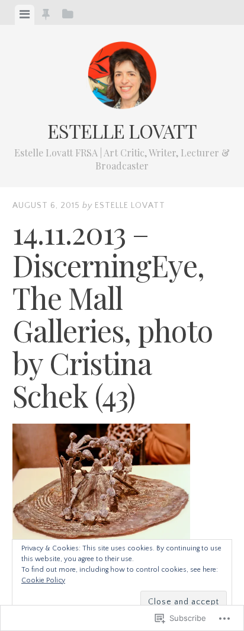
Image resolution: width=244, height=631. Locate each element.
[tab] (24, 15)
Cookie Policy (43, 580)
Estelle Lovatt (122, 130)
